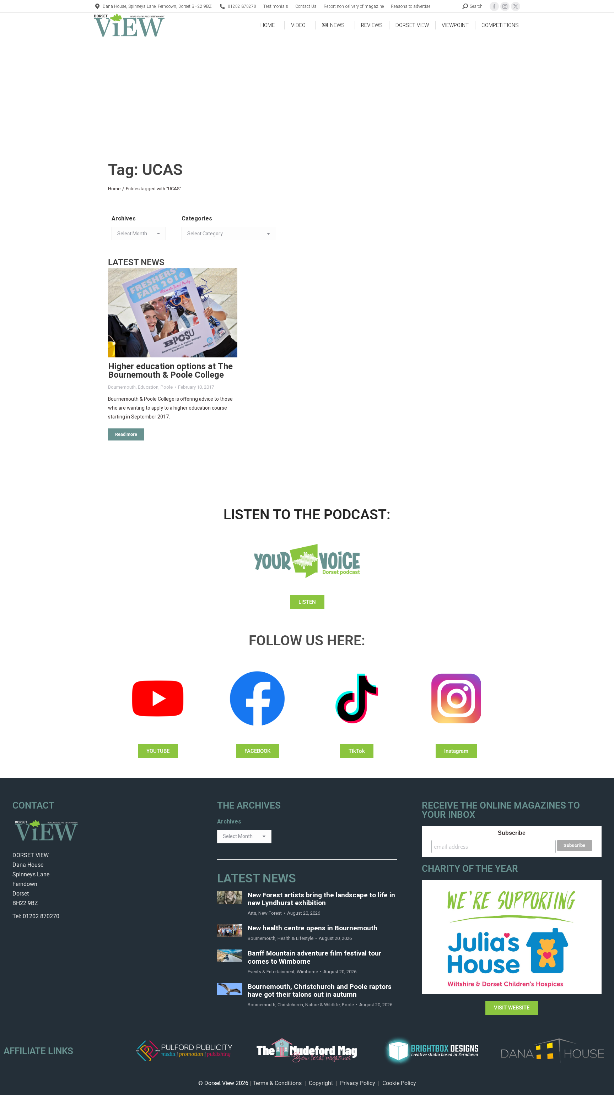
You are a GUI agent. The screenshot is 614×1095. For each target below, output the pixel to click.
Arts (252, 913)
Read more (126, 434)
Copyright (321, 1083)
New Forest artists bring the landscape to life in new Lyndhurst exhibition (321, 899)
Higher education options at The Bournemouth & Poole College (170, 370)
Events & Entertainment (271, 971)
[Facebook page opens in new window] (494, 6)
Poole (167, 387)
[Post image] (172, 312)
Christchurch (290, 1004)
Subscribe (512, 833)
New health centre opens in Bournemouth (312, 928)
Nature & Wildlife (322, 1004)
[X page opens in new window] (515, 6)
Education (148, 387)
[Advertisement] (307, 91)
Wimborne (307, 971)
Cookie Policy (399, 1083)
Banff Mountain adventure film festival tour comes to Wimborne (314, 957)
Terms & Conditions (277, 1083)
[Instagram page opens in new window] (505, 6)
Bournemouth (122, 387)
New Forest (270, 913)
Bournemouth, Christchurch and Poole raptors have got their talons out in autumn (320, 991)
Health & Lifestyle (295, 938)
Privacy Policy (357, 1083)
